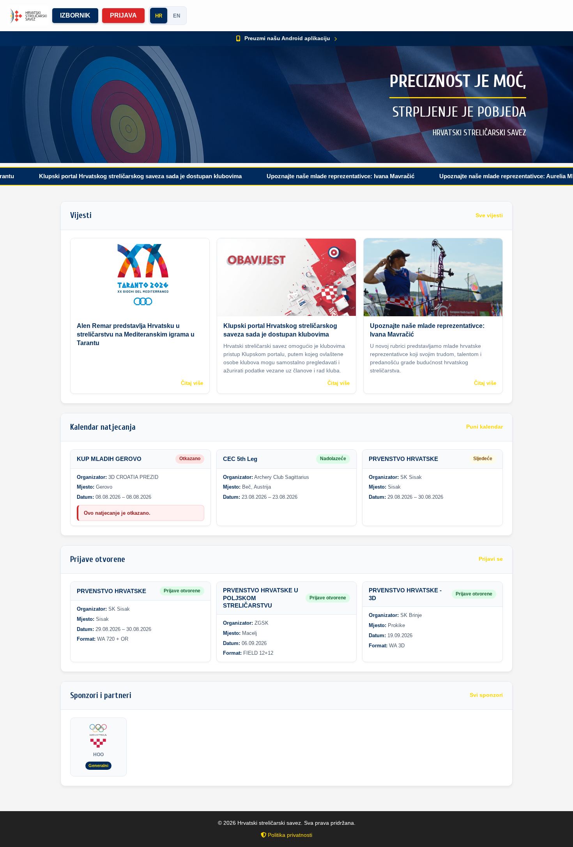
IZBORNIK (75, 15)
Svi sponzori (486, 695)
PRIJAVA (123, 15)
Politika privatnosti (289, 835)
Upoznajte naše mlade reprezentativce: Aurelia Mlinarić (479, 176)
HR (158, 16)
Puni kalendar (484, 427)
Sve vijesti (489, 215)
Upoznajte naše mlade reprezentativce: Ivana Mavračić (305, 176)
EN (176, 16)
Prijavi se (491, 559)
